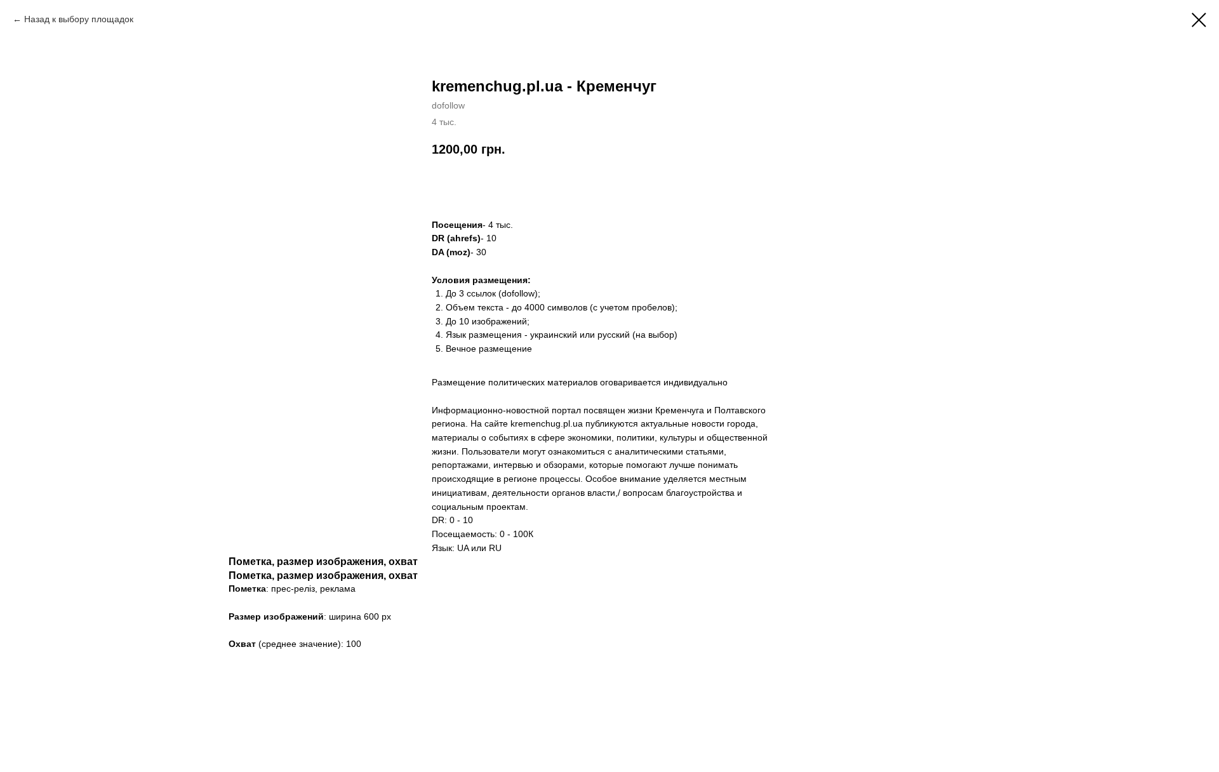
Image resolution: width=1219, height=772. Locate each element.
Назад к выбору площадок (78, 19)
